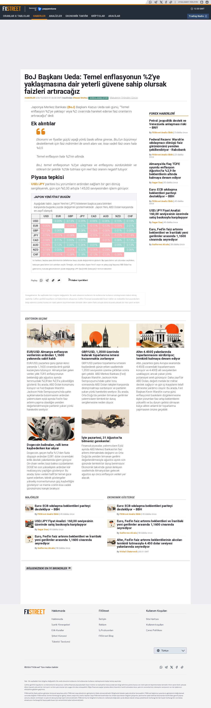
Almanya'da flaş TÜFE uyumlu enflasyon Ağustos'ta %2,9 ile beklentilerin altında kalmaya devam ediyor (165, 170)
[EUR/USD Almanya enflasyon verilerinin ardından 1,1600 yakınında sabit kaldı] (51, 336)
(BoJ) (71, 107)
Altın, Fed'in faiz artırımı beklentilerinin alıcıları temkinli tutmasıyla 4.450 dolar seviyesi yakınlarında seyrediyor (149, 543)
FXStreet (8, 6)
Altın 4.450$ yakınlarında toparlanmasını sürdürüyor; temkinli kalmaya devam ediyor (158, 355)
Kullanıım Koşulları (156, 610)
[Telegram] (155, 2)
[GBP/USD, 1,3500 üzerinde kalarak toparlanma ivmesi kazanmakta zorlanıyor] (105, 336)
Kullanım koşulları (155, 624)
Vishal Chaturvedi (128, 551)
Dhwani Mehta (80, 98)
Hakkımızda (58, 610)
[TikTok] (170, 2)
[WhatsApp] (150, 2)
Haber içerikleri (79, 280)
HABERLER (30, 98)
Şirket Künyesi (59, 635)
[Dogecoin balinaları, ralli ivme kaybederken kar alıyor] (51, 429)
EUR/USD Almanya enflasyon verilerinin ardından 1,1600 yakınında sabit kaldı (47, 355)
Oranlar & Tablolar (16, 16)
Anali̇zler (55, 16)
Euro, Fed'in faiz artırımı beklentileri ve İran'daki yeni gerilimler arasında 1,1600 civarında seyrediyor (168, 234)
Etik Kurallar (58, 630)
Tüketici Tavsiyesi (61, 641)
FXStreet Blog (106, 635)
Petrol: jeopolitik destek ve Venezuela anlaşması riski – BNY (167, 124)
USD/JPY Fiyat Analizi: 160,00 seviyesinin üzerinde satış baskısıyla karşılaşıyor (168, 214)
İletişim (102, 619)
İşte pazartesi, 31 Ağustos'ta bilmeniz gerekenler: (102, 439)
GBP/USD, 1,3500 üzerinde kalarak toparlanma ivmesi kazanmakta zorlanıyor (100, 355)
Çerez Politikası (154, 630)
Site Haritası (152, 619)
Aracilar (114, 16)
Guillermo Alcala (160, 244)
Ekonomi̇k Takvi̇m (77, 16)
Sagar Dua (157, 182)
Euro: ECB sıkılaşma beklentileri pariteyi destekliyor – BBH (163, 193)
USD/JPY (37, 184)
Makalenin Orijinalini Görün (124, 97)
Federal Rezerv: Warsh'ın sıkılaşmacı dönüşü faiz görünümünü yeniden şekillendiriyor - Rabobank (167, 145)
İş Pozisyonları (106, 630)
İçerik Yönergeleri (61, 624)
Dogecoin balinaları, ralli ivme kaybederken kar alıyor (47, 446)
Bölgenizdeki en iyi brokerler (47, 568)
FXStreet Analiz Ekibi (162, 132)
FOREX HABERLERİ (162, 113)
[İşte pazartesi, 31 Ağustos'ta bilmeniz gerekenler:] (105, 421)
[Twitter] (161, 2)
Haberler (39, 16)
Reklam (102, 624)
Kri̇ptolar (98, 16)
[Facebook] (166, 2)
